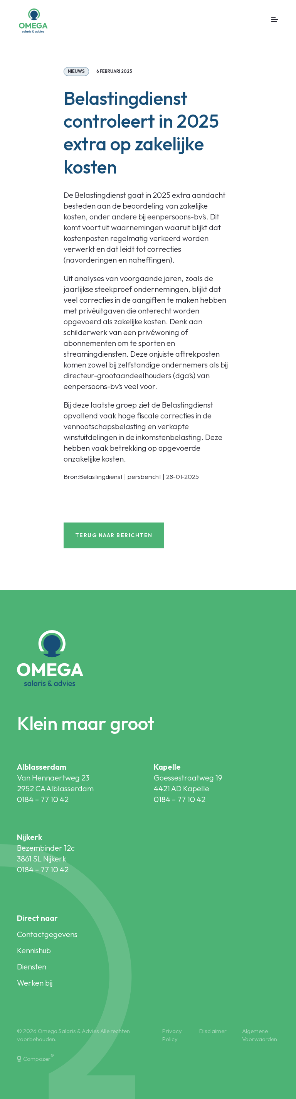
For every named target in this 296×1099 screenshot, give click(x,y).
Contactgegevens (47, 934)
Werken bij (34, 983)
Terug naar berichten (114, 535)
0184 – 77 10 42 (43, 799)
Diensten (31, 966)
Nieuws (76, 71)
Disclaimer (213, 1031)
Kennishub (34, 950)
